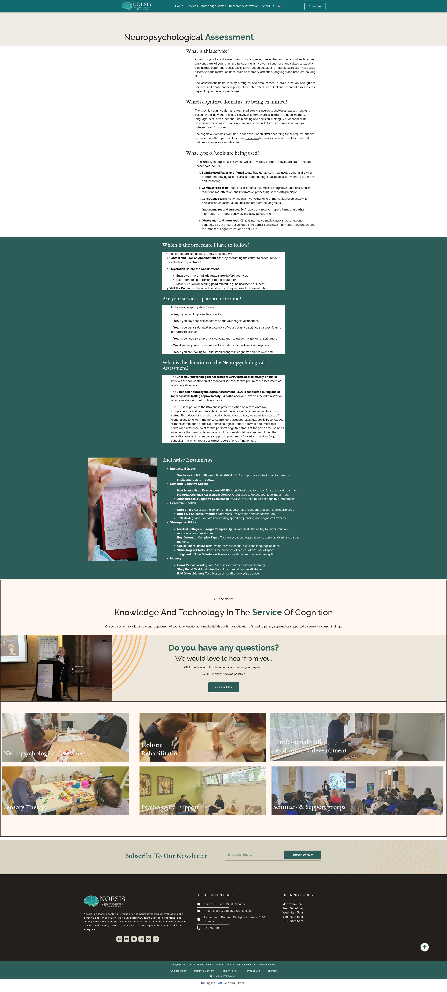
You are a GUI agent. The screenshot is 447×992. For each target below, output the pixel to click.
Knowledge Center (213, 6)
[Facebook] (119, 939)
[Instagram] (141, 939)
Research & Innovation (243, 6)
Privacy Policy (230, 970)
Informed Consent (204, 970)
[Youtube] (134, 939)
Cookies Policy (178, 970)
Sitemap (272, 970)
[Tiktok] (156, 939)
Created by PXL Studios (223, 976)
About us (268, 6)
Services (192, 6)
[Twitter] (148, 939)
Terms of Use (252, 970)
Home (179, 6)
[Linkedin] (126, 939)
